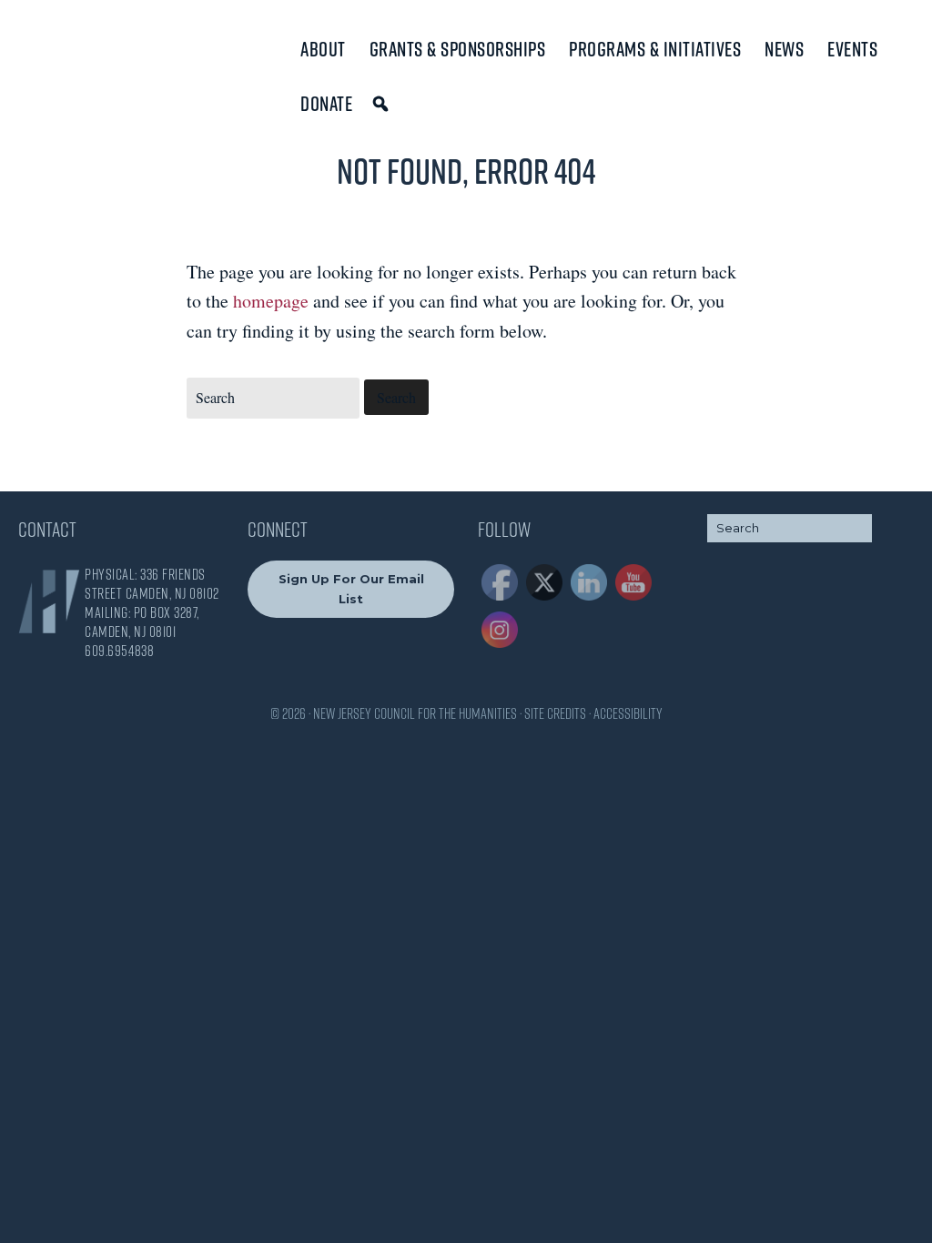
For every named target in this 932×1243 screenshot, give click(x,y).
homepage (271, 300)
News (784, 49)
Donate (326, 103)
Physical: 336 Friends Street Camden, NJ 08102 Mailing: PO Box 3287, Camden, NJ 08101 (152, 603)
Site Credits (555, 713)
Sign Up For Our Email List (351, 588)
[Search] (383, 103)
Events (852, 49)
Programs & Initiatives (655, 49)
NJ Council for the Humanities (95, 57)
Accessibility (628, 713)
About (323, 49)
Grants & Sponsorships (458, 49)
